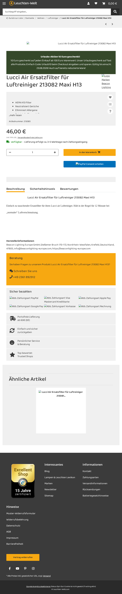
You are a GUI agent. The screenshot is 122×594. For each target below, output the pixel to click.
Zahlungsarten (91, 477)
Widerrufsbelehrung (17, 520)
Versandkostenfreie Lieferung (30, 137)
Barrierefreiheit (14, 544)
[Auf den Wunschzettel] (110, 97)
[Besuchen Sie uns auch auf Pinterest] (25, 568)
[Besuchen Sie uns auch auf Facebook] (9, 568)
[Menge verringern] (10, 152)
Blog (47, 471)
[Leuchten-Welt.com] (23, 3)
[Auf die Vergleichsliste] (110, 104)
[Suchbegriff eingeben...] (115, 11)
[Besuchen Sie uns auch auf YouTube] (17, 568)
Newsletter (50, 490)
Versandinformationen (95, 483)
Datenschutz (13, 526)
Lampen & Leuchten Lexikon (59, 477)
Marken (48, 483)
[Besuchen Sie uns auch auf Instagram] (33, 568)
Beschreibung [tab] (15, 188)
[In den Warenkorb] (8, 40)
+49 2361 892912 (24, 277)
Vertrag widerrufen (23, 557)
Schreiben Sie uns (25, 271)
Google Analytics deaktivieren (38, 586)
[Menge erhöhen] (54, 152)
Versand (47, 576)
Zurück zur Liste (16, 18)
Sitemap (48, 496)
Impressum (12, 538)
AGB (8, 532)
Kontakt (87, 471)
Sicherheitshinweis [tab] (42, 188)
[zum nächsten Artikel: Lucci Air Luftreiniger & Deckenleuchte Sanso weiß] (112, 24)
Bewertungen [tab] (69, 188)
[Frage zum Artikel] (110, 111)
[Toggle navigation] (4, 4)
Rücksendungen (91, 490)
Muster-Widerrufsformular (20, 513)
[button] (88, 3)
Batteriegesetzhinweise (95, 496)
